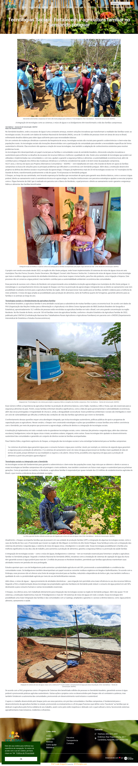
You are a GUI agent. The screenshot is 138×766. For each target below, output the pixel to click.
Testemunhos (103, 7)
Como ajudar (67, 7)
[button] (69, 420)
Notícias (44, 7)
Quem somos (33, 7)
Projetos (53, 7)
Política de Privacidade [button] (25, 753)
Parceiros (92, 7)
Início (24, 7)
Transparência (117, 7)
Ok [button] (21, 759)
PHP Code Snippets (59, 764)
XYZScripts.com (80, 764)
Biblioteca (79, 7)
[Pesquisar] (132, 3)
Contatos (129, 7)
